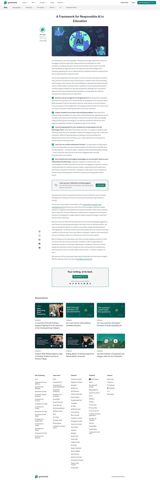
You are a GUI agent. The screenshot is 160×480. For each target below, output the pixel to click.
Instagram (112, 388)
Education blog (57, 420)
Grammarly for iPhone (39, 429)
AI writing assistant (58, 408)
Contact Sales (124, 2)
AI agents (74, 385)
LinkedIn (111, 394)
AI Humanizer (75, 391)
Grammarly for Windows (39, 387)
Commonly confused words (59, 427)
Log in (133, 2)
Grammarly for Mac (40, 391)
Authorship (74, 439)
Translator (74, 403)
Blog (54, 414)
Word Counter (75, 415)
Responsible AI (93, 390)
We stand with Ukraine (93, 386)
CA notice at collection (92, 419)
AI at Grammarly (58, 402)
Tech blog (56, 417)
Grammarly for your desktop (41, 383)
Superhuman (95, 379)
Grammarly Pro (57, 382)
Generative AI (57, 405)
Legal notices (93, 429)
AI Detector (74, 388)
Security (91, 423)
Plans (54, 379)
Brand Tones (74, 436)
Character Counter (76, 418)
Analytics (73, 433)
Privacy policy (93, 408)
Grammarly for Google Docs (39, 420)
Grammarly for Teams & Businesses (59, 386)
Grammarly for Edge (41, 411)
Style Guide (74, 427)
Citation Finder (75, 442)
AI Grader (74, 445)
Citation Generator (76, 394)
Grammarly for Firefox (39, 407)
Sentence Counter (76, 424)
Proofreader (74, 468)
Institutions (43, 40)
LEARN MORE (100, 185)
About (91, 382)
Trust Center (93, 405)
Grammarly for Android (39, 437)
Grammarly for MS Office (40, 415)
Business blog (57, 423)
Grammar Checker (76, 379)
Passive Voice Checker (75, 464)
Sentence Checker (76, 457)
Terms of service (94, 411)
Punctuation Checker (77, 460)
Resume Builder (75, 451)
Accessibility (92, 426)
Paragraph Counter (76, 421)
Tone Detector (75, 412)
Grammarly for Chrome (39, 400)
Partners (91, 402)
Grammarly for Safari (41, 404)
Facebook (111, 385)
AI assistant (56, 399)
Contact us (110, 382)
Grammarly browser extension (41, 395)
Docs (36, 379)
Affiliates (91, 399)
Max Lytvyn (43, 34)
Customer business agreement (94, 414)
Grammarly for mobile (39, 424)
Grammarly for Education (57, 395)
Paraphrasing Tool (76, 400)
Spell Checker (75, 454)
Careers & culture (94, 393)
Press (90, 396)
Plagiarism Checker (76, 382)
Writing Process (57, 411)
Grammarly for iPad (41, 433)
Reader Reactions (76, 448)
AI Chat (73, 406)
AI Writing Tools (75, 409)
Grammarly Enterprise (56, 390)
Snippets (73, 430)
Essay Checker (75, 397)
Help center (110, 379)
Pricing (52, 2)
